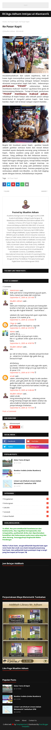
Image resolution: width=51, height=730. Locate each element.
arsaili (12, 376)
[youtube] (37, 441)
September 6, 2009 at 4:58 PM (22, 343)
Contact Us (33, 720)
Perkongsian (25, 503)
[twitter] (13, 447)
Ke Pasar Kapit (13, 22)
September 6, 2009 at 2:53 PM (22, 328)
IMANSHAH (14, 290)
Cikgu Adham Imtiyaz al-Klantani (25, 14)
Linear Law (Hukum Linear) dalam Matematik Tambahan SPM (27, 482)
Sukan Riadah (25, 516)
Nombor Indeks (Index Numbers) (27, 470)
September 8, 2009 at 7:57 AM (22, 408)
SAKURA (25, 507)
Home (4, 22)
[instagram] (37, 447)
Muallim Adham (9, 31)
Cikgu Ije (13, 323)
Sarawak (25, 512)
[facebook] (13, 441)
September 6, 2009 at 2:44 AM (22, 320)
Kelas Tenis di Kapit (22, 460)
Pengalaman (25, 499)
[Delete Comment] (35, 297)
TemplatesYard (21, 724)
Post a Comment (9, 411)
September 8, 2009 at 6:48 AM (22, 390)
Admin (12, 331)
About (24, 720)
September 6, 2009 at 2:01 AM (22, 297)
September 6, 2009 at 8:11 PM (22, 372)
